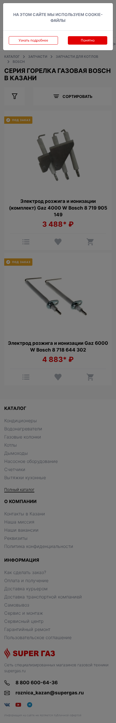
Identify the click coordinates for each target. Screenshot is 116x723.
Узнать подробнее (33, 40)
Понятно (88, 40)
